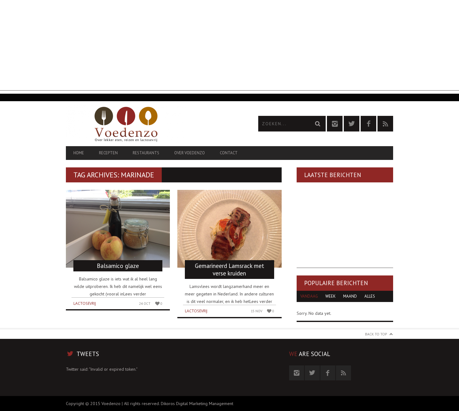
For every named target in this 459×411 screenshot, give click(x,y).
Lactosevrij (84, 303)
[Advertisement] (229, 47)
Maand (350, 296)
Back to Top (376, 334)
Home (78, 153)
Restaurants (146, 153)
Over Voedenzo (189, 153)
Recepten (108, 153)
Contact (229, 153)
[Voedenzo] (148, 124)
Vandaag (309, 296)
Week (330, 296)
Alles (369, 296)
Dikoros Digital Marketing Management (197, 403)
